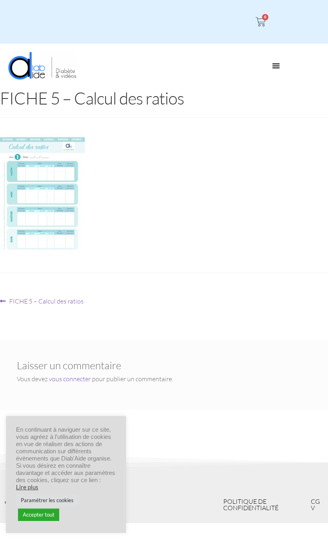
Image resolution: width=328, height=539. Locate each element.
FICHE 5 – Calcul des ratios (46, 300)
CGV (315, 504)
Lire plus (27, 487)
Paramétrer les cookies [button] (47, 500)
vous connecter (70, 379)
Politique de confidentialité (250, 504)
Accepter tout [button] (38, 514)
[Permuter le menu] (276, 66)
